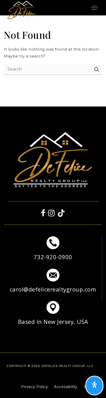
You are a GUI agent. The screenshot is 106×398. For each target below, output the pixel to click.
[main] (53, 51)
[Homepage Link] (22, 11)
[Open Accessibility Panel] (94, 386)
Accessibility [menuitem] (65, 386)
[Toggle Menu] (94, 7)
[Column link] (53, 252)
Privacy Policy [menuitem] (34, 386)
